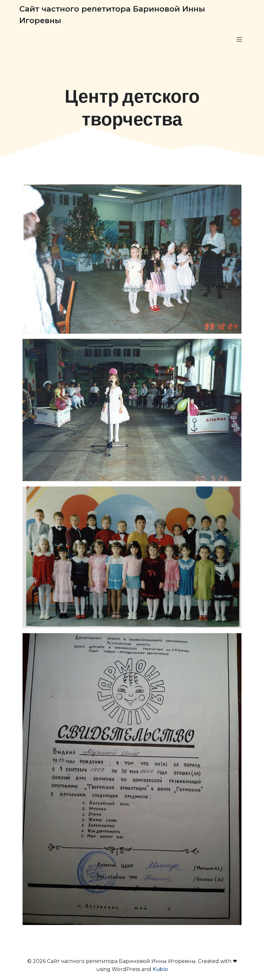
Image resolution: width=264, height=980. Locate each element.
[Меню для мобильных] (239, 39)
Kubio (160, 969)
